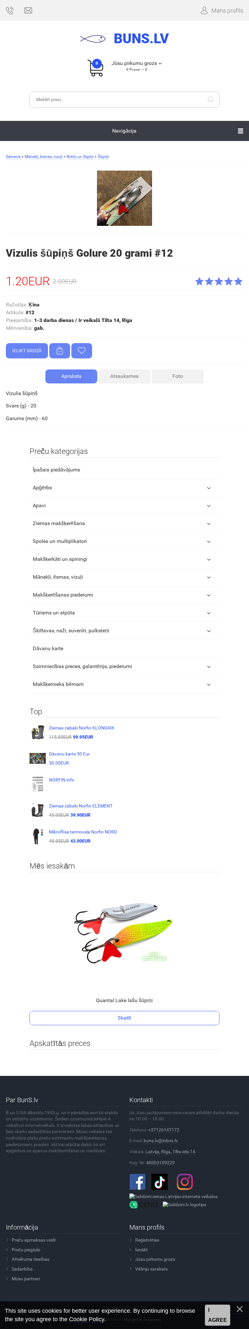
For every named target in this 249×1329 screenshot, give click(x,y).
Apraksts (71, 376)
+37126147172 (163, 1129)
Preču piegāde (26, 1249)
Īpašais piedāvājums (56, 470)
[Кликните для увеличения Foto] (124, 198)
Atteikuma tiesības (30, 1259)
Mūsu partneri (26, 1278)
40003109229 (160, 1162)
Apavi (39, 505)
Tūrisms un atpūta (54, 613)
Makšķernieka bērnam (58, 684)
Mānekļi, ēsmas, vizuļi (58, 577)
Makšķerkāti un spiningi (60, 559)
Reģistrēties (147, 1240)
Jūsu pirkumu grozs (155, 1259)
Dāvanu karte (48, 648)
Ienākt (141, 1249)
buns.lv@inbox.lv (161, 1140)
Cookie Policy (86, 1319)
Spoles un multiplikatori (60, 541)
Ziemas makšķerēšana (59, 523)
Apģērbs (42, 487)
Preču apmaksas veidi (33, 1240)
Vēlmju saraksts (151, 1268)
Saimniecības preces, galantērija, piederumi (82, 666)
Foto (177, 376)
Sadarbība (22, 1268)
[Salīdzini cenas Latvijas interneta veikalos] (173, 1196)
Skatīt (124, 1018)
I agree (217, 1315)
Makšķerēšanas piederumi (63, 595)
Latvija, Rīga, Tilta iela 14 (170, 1151)
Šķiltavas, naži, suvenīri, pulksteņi (71, 630)
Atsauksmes (124, 376)
